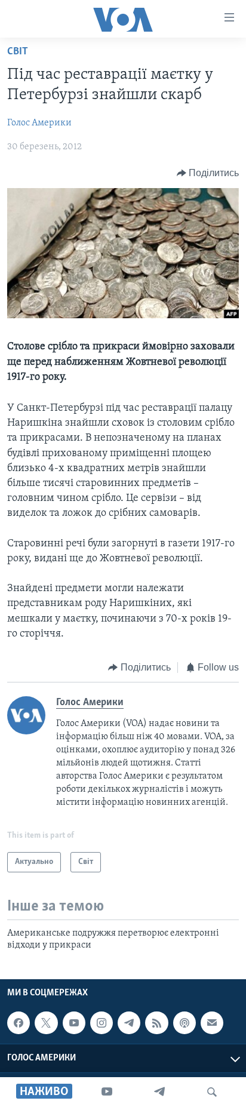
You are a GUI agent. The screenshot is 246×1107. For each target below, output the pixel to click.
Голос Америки (39, 123)
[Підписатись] (212, 1022)
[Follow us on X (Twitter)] (46, 1022)
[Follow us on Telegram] (129, 1022)
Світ (17, 52)
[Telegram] (159, 1092)
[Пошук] (212, 1092)
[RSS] (156, 1022)
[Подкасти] (184, 1022)
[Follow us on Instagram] (101, 1022)
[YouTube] (106, 1092)
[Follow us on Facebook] (18, 1022)
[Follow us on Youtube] (74, 1022)
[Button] (208, 173)
